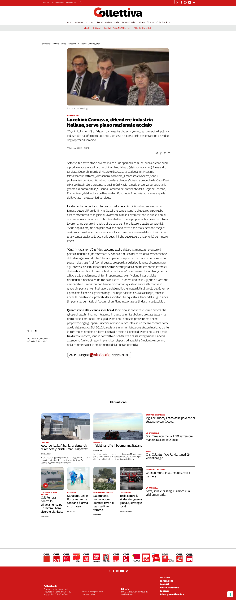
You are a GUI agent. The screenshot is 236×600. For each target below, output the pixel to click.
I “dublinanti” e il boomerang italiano (117, 445)
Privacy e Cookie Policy (172, 594)
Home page (45, 43)
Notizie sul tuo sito (169, 587)
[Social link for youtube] (189, 2)
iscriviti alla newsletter (117, 28)
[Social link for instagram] (185, 2)
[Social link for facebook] (181, 2)
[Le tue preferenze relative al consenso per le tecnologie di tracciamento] (230, 594)
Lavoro (69, 22)
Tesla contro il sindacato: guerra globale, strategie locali (131, 501)
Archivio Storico (59, 43)
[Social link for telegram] (194, 2)
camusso (43, 338)
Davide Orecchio (125, 511)
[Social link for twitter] (177, 2)
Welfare (108, 22)
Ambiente (78, 22)
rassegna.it (73, 43)
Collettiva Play (163, 22)
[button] (157, 153)
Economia (90, 22)
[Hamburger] (42, 22)
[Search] (81, 2)
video (87, 28)
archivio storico (143, 28)
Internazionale (128, 22)
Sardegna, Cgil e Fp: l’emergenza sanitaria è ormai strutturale (77, 501)
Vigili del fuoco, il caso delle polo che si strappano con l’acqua (170, 419)
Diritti (99, 22)
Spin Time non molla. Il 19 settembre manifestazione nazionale (169, 437)
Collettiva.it (50, 586)
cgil (34, 338)
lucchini (31, 341)
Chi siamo (165, 577)
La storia (164, 591)
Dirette (150, 22)
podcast (96, 28)
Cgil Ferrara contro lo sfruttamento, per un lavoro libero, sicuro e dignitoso (52, 504)
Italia (116, 22)
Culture (141, 22)
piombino (42, 341)
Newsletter (71, 2)
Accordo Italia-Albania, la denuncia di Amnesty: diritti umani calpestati (64, 447)
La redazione (58, 2)
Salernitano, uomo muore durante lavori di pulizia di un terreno (103, 503)
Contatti (45, 2)
